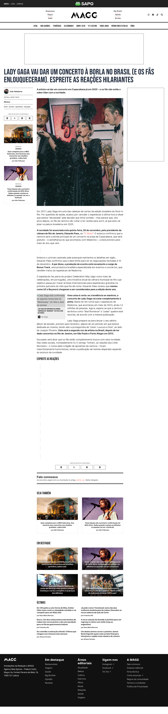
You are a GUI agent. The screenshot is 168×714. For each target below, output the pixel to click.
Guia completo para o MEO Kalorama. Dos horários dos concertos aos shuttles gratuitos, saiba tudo (18, 155)
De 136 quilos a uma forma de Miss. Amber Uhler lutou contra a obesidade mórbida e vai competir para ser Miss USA (56, 610)
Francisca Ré (88, 615)
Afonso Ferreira (45, 637)
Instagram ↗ (108, 664)
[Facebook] (153, 15)
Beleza (81, 671)
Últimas (41, 603)
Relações (82, 690)
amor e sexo (80, 26)
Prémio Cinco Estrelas (119, 26)
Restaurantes (50, 11)
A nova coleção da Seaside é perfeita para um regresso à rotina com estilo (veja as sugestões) (101, 622)
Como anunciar (135, 675)
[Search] (162, 15)
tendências (57, 26)
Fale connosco (133, 664)
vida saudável (45, 26)
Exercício (82, 678)
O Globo (88, 233)
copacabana (19, 107)
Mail (13, 4)
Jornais (19, 4)
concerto (11, 107)
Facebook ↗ (107, 668)
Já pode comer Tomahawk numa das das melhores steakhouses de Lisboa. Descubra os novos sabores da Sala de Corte (101, 610)
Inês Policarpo (20, 161)
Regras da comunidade (137, 679)
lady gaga (27, 107)
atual (36, 26)
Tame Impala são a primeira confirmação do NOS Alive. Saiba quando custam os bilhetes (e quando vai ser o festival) (18, 193)
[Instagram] (148, 15)
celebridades (69, 26)
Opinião (118, 15)
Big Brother (118, 11)
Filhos (80, 682)
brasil (6, 107)
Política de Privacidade (137, 686)
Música (7, 102)
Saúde (50, 18)
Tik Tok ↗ (106, 671)
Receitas (118, 18)
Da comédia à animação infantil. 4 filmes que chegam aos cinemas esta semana (56, 632)
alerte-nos (81, 480)
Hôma (132, 26)
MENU (6, 4)
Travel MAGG (104, 26)
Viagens (50, 15)
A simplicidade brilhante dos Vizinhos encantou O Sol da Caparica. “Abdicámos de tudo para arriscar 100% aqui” (103, 590)
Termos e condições (136, 683)
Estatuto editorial (135, 668)
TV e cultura (92, 26)
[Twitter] (157, 15)
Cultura (81, 675)
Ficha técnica (133, 671)
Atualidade (83, 667)
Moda (80, 686)
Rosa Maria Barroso (47, 615)
